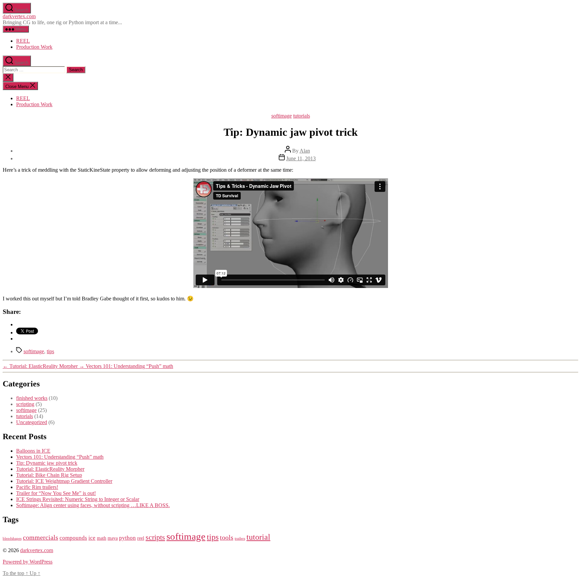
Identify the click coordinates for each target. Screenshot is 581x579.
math (101, 538)
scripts (155, 537)
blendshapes (12, 538)
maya (113, 538)
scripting (25, 404)
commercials (40, 537)
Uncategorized (31, 422)
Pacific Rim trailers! (37, 487)
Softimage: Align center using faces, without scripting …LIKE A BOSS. (93, 505)
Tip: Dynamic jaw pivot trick (46, 463)
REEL (23, 41)
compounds (73, 538)
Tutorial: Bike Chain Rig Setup (49, 475)
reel (140, 538)
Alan (305, 151)
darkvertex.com (19, 16)
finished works (31, 398)
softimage (281, 116)
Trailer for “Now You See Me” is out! (56, 493)
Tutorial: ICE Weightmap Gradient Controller (64, 481)
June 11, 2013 (301, 158)
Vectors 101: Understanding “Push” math (60, 457)
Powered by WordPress (27, 562)
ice (91, 538)
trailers (240, 538)
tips (50, 351)
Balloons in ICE (33, 451)
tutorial (258, 536)
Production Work (34, 47)
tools (226, 537)
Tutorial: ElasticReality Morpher (50, 469)
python (127, 538)
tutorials (301, 116)
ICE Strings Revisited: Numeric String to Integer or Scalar (77, 499)
